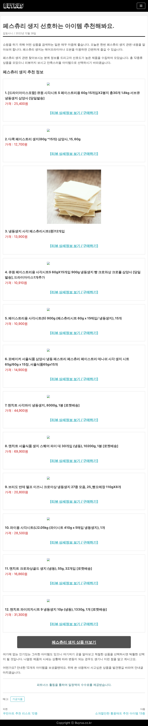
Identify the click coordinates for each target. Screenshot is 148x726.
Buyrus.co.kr (83, 723)
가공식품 (17, 699)
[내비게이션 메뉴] (141, 6)
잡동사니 (8, 33)
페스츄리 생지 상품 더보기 (74, 642)
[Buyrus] (13, 6)
